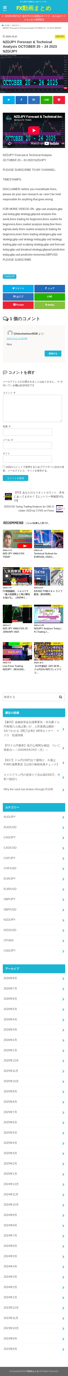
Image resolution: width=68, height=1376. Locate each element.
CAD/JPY (10, 837)
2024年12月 (11, 1184)
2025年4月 (10, 1142)
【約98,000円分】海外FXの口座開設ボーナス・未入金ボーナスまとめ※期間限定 (35, 18)
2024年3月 (10, 1276)
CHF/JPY (10, 858)
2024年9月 (10, 1214)
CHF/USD (10, 868)
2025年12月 (11, 1060)
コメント (9, 392)
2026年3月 (10, 1029)
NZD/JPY (10, 276)
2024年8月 (10, 1225)
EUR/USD (10, 888)
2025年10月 (11, 1081)
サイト (6, 453)
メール (8, 439)
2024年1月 (10, 1297)
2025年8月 (10, 1101)
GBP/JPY (10, 899)
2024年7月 (10, 1235)
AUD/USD (10, 827)
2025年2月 (10, 1163)
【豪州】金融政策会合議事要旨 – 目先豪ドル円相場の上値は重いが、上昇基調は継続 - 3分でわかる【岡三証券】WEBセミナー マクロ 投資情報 (34, 728)
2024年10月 (11, 1204)
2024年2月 (10, 1287)
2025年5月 (10, 1132)
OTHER (9, 940)
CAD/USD (10, 847)
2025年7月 (10, 1112)
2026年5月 (10, 1009)
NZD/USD (10, 930)
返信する (53, 353)
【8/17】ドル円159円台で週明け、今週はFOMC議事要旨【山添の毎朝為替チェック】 (31, 762)
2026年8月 (10, 978)
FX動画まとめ (34, 7)
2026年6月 (10, 998)
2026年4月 (10, 1019)
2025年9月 (10, 1091)
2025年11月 (11, 1070)
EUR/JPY (10, 878)
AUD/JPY (10, 816)
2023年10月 (11, 1328)
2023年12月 (11, 1307)
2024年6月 (10, 1245)
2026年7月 (10, 988)
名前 (7, 426)
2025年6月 (10, 1122)
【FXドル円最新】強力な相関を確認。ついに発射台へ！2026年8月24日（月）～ (32, 747)
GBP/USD (10, 909)
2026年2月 (10, 1039)
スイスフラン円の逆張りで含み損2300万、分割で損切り (32, 777)
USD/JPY (10, 950)
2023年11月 (11, 1317)
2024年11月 (11, 1194)
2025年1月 (10, 1173)
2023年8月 (10, 1348)
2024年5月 (10, 1256)
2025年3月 (10, 1153)
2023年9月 (10, 1338)
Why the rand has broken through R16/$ (28, 789)
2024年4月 (10, 1266)
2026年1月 (10, 1050)
